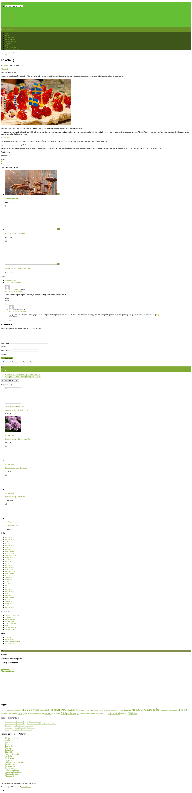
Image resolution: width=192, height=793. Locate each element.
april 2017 (8, 563)
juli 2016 (7, 581)
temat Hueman (26, 787)
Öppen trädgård (10, 24)
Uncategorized (10, 522)
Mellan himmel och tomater (14, 762)
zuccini (138, 713)
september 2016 (10, 577)
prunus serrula (6, 713)
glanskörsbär (89, 710)
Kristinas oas (9, 758)
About (7, 12)
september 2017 (10, 555)
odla (172, 710)
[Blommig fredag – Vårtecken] (31, 229)
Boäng (7, 744)
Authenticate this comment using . (20, 362)
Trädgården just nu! (11, 525)
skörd (32, 714)
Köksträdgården (10, 16)
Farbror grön (9, 748)
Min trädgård (9, 14)
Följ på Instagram (8, 671)
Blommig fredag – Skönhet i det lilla (17, 439)
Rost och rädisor (10, 768)
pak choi (176, 710)
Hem (6, 10)
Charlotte (6, 65)
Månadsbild (168, 710)
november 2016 (10, 573)
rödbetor (27, 714)
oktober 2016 (9, 575)
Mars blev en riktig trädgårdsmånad (17, 268)
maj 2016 (8, 585)
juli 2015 (7, 605)
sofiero (41, 713)
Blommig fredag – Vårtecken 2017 (16, 410)
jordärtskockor (125, 710)
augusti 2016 (9, 579)
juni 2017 (8, 559)
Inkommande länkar (13, 282)
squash (47, 713)
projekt (183, 709)
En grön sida (9, 746)
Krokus (135, 709)
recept (21, 713)
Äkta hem (8, 740)
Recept (7, 22)
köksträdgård (152, 709)
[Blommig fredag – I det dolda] (13, 489)
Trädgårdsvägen (6, 3)
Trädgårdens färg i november (23, 726)
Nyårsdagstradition (34, 722)
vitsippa (126, 713)
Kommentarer (11, 280)
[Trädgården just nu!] (13, 518)
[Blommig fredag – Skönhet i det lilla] (13, 432)
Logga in (8, 637)
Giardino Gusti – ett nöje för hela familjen (41, 724)
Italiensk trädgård (115, 710)
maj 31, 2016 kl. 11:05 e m (17, 311)
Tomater (57, 713)
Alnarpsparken (15, 710)
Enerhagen (8, 728)
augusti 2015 (9, 603)
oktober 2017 (9, 553)
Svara (6, 304)
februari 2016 (9, 591)
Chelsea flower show (12, 26)
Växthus (132, 713)
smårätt (36, 714)
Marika (7, 730)
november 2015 (10, 597)
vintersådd (114, 713)
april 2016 (8, 587)
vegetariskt (105, 713)
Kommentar (5, 343)
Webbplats (4, 354)
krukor (141, 710)
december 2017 (10, 549)
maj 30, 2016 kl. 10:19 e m (13, 291)
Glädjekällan (9, 752)
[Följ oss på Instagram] (5, 371)
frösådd (69, 710)
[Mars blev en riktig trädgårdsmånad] (31, 264)
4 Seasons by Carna (11, 738)
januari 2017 (9, 569)
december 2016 (10, 571)
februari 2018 (9, 545)
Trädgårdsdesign (70, 713)
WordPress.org (10, 643)
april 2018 (8, 543)
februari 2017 (9, 567)
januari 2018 (9, 547)
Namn (3, 347)
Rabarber (14, 714)
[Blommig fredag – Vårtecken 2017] (13, 403)
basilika (21, 710)
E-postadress (6, 350)
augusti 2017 (9, 557)
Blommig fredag (31, 709)
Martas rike (8, 760)
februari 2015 (9, 607)
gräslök (96, 710)
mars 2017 (8, 565)
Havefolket (8, 756)
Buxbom (42, 710)
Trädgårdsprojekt (11, 18)
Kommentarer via (12, 641)
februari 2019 (9, 539)
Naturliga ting (10, 764)
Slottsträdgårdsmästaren (13, 772)
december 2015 (10, 595)
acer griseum (5, 710)
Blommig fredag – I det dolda (15, 497)
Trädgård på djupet (11, 774)
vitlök (122, 713)
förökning (81, 710)
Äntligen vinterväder (12, 199)
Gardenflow (9, 750)
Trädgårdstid (9, 776)
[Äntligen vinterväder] (31, 194)
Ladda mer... (5, 669)
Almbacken (15, 289)
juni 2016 (8, 583)
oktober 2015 (9, 599)
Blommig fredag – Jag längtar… (16, 468)
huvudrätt (103, 710)
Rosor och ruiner (10, 766)
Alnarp (10, 710)
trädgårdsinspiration (86, 714)
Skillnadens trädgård (12, 770)
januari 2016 (9, 593)
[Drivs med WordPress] (8, 787)
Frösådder (8, 20)
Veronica (8, 726)
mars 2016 (8, 589)
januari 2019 (9, 541)
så (52, 714)
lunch (163, 710)
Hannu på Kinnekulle (12, 754)
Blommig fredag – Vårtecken (15, 233)
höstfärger (108, 710)
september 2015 (10, 601)
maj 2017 (8, 561)
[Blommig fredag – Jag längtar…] (13, 461)
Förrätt (75, 710)
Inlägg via (9, 639)
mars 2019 (8, 537)
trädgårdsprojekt (97, 714)
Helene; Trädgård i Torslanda (14, 722)
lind (161, 710)
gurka (99, 710)
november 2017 (10, 551)
